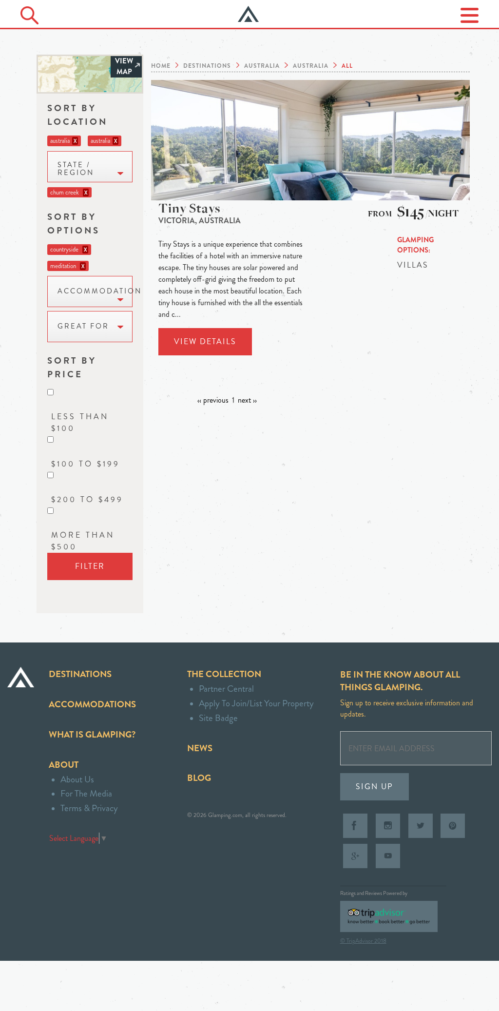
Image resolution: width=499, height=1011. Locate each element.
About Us (77, 779)
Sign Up (374, 786)
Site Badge (218, 717)
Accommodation (95, 291)
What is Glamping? (92, 734)
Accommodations (92, 704)
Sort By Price (71, 367)
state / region (76, 169)
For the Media (86, 793)
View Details (205, 341)
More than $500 (83, 540)
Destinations (80, 673)
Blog (199, 777)
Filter (90, 566)
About (63, 764)
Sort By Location (77, 114)
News (199, 748)
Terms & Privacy (89, 808)
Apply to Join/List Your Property (256, 703)
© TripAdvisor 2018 (363, 940)
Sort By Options (73, 223)
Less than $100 (80, 422)
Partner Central (226, 688)
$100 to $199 (85, 463)
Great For (83, 326)
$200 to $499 (87, 499)
